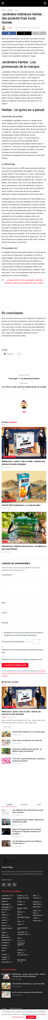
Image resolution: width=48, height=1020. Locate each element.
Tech (35, 911)
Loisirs (20, 896)
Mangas (19, 904)
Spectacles (36, 907)
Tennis (4, 948)
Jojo (9, 28)
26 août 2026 (6, 508)
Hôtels (4, 959)
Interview (5, 904)
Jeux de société (9, 456)
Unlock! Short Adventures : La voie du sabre (21, 505)
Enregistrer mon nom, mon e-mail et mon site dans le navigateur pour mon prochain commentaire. (23, 634)
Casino (35, 918)
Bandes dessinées (23, 898)
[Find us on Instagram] (14, 885)
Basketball (5, 937)
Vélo (3, 950)
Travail (4, 954)
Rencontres (37, 920)
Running (4, 945)
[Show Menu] (3, 3)
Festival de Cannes (23, 917)
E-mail (5, 613)
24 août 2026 (6, 552)
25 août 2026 (17, 743)
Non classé (21, 960)
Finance (4, 915)
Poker (19, 952)
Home (3, 10)
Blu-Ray (19, 912)
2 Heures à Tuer (22, 934)
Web (34, 913)
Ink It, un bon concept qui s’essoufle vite (27, 740)
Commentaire (7, 575)
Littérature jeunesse (21, 943)
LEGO (19, 938)
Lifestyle (10, 10)
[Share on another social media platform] (39, 33)
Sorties (36, 902)
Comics (19, 902)
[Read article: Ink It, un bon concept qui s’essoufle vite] (6, 742)
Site (34, 896)
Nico (4, 717)
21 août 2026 (17, 763)
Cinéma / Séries (22, 908)
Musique (20, 950)
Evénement (6, 898)
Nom (4, 603)
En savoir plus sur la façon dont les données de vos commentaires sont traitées (24, 673)
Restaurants (6, 962)
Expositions (37, 904)
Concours (36, 898)
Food (3, 917)
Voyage (4, 957)
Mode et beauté (7, 928)
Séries (19, 924)
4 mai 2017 (18, 28)
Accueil (4, 1008)
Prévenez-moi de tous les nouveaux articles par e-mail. (22, 659)
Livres (19, 941)
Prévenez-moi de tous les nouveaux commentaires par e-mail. (23, 651)
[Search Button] (45, 3)
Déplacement (6, 940)
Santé (4, 932)
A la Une (5, 896)
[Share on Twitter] (24, 33)
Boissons (5, 909)
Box (3, 912)
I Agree (31, 1017)
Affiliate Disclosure (16, 1008)
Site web (5, 623)
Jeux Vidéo (20, 932)
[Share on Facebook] (9, 33)
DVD (18, 914)
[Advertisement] (24, 364)
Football (4, 942)
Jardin (17, 10)
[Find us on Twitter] (9, 885)
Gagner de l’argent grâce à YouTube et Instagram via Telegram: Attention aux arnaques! (26, 831)
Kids (5, 541)
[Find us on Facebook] (4, 885)
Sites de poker (22, 955)
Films (19, 921)
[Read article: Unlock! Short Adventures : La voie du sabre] (24, 487)
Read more (8, 726)
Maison (4, 925)
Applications (37, 915)
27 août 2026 (6, 467)
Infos (4, 901)
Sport (3, 935)
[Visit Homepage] (24, 3)
